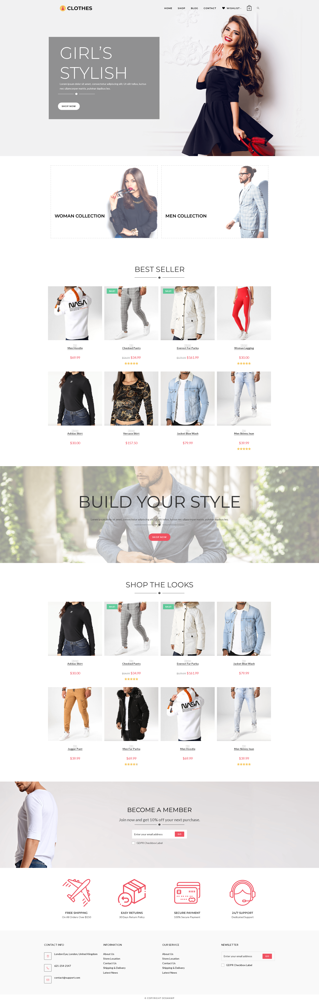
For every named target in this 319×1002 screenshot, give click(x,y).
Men (75, 344)
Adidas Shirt (75, 433)
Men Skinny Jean (244, 433)
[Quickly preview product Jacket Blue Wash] (213, 378)
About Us (108, 954)
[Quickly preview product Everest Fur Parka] (213, 292)
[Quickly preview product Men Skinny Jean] (269, 378)
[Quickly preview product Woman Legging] (269, 292)
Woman (187, 344)
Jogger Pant (75, 748)
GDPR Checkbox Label (150, 842)
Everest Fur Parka (188, 348)
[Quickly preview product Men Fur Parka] (156, 693)
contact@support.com (67, 977)
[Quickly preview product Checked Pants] (156, 292)
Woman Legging (244, 348)
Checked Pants (131, 348)
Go (179, 834)
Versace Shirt (131, 433)
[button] (100, 302)
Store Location (111, 958)
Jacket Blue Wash (187, 433)
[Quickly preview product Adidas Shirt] (100, 378)
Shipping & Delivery (114, 967)
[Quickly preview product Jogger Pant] (100, 693)
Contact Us (109, 963)
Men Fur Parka (131, 748)
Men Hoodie (75, 348)
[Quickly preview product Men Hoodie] (100, 292)
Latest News (110, 972)
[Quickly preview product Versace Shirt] (156, 378)
